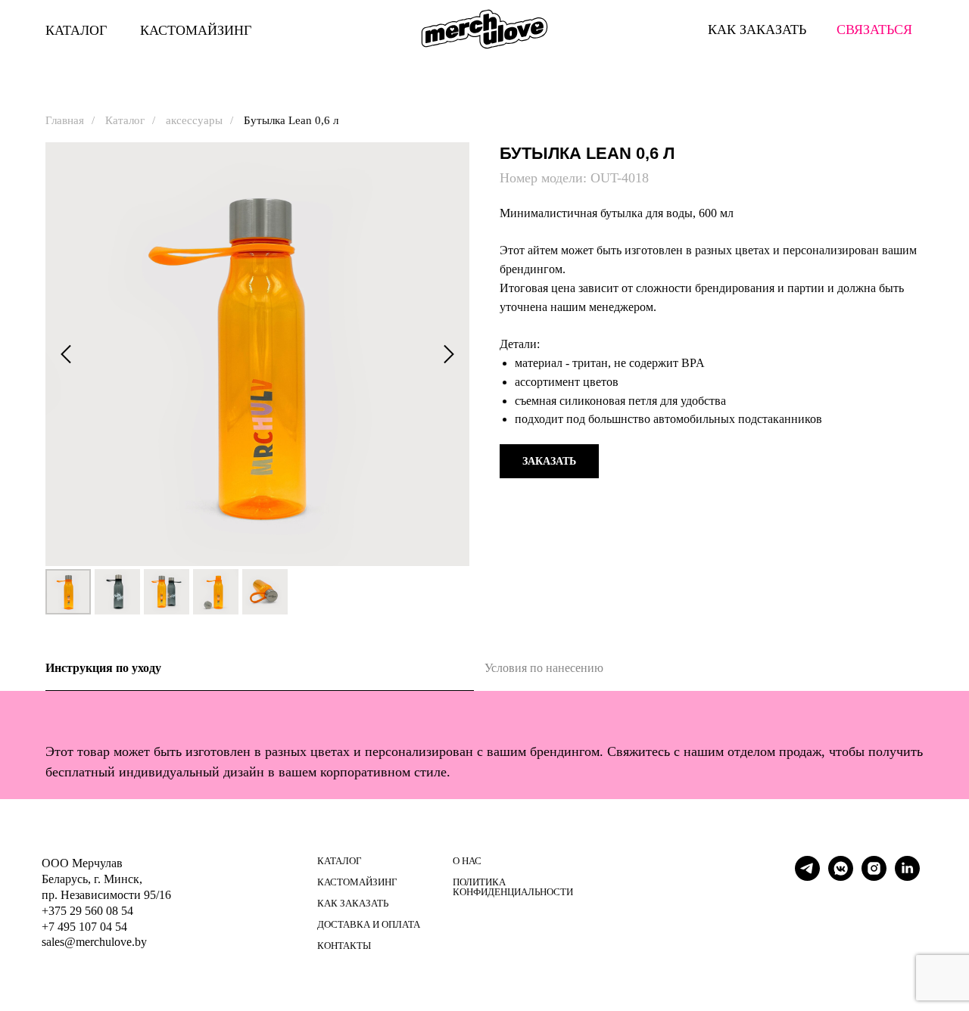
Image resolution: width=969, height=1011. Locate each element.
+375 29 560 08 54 (87, 910)
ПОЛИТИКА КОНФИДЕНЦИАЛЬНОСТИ (513, 887)
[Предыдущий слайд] (66, 354)
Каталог (125, 120)
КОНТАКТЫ (344, 945)
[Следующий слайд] (449, 354)
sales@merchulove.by (94, 941)
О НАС (467, 861)
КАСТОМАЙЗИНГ (195, 30)
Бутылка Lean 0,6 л (291, 120)
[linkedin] (907, 876)
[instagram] (874, 876)
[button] (549, 461)
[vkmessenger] (840, 876)
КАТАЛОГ (76, 30)
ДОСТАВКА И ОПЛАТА (368, 924)
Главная (64, 120)
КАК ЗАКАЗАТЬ (352, 903)
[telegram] (807, 876)
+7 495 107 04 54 (84, 926)
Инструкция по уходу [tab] (103, 667)
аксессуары (194, 120)
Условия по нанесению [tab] (543, 667)
